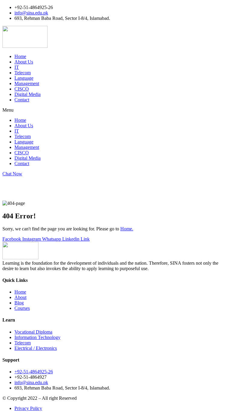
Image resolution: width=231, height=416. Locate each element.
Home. (126, 228)
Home (20, 56)
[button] (115, 110)
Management (26, 83)
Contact (21, 99)
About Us (23, 61)
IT (16, 67)
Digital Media (27, 94)
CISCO (21, 88)
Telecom (22, 72)
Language (23, 78)
